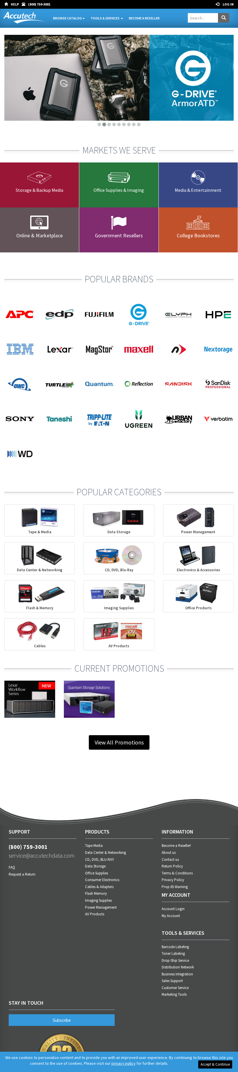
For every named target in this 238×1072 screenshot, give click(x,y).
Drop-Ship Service (175, 960)
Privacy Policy (173, 879)
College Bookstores (198, 235)
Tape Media (94, 845)
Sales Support (172, 980)
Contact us (170, 859)
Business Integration (177, 974)
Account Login (173, 908)
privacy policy (123, 1063)
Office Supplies (96, 873)
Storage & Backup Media (39, 190)
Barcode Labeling (175, 946)
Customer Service (175, 987)
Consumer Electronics (102, 879)
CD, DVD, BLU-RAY (99, 859)
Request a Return (22, 874)
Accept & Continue (215, 1064)
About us (169, 852)
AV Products (94, 914)
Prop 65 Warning (175, 886)
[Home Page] (7, 4)
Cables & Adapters (99, 886)
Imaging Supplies (98, 900)
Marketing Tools (174, 994)
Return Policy (172, 866)
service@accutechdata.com (42, 855)
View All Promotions (119, 742)
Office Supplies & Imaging (118, 190)
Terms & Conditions (177, 873)
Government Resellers (119, 235)
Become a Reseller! (176, 845)
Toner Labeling (173, 953)
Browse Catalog (67, 18)
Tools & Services (105, 18)
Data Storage (95, 866)
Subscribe (62, 1020)
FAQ (12, 867)
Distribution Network (178, 967)
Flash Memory (96, 893)
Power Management (101, 907)
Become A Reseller (144, 18)
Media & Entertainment (198, 190)
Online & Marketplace (39, 235)
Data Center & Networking (105, 852)
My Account (171, 915)
